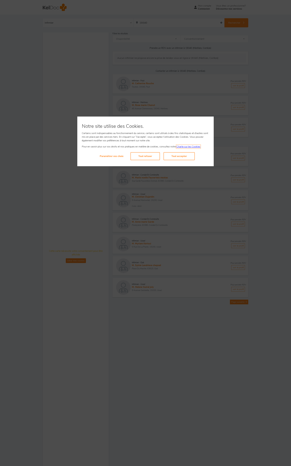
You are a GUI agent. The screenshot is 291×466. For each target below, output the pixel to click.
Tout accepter (179, 156)
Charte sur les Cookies (188, 146)
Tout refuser (145, 156)
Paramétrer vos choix (112, 156)
